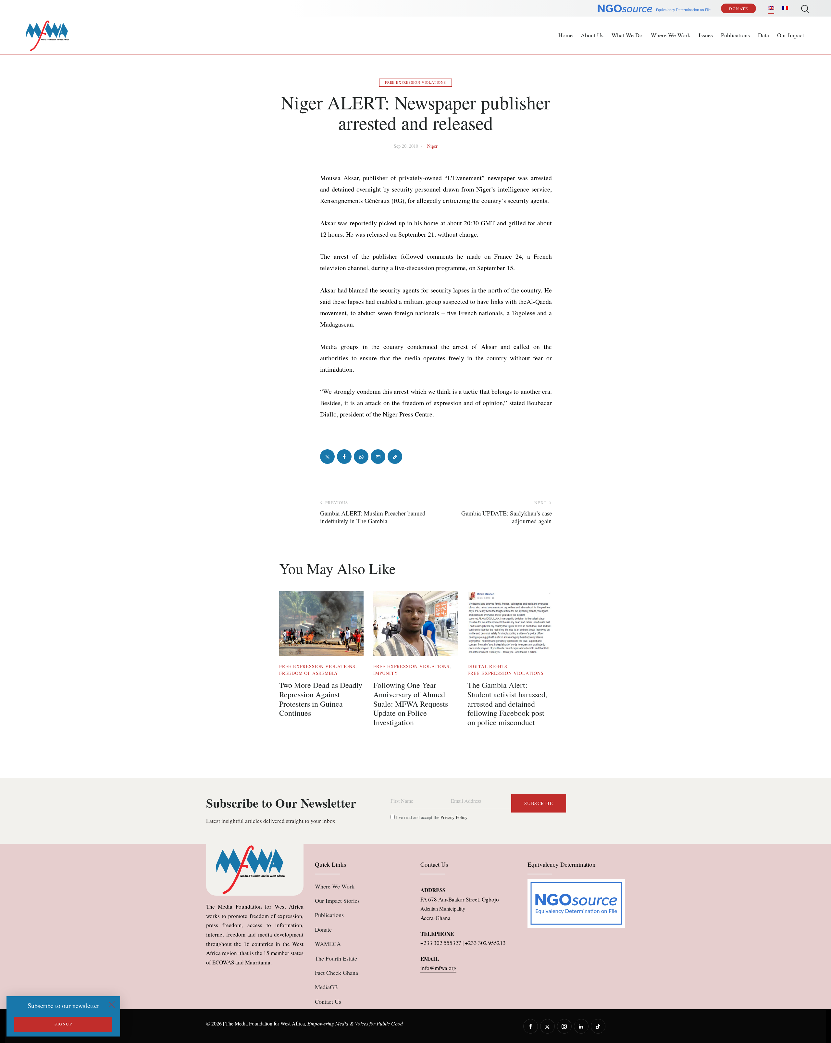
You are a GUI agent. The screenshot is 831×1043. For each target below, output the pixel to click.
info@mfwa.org (438, 968)
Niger (432, 146)
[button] (395, 456)
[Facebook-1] (344, 456)
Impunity (385, 673)
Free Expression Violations (415, 82)
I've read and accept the (431, 817)
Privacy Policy (453, 817)
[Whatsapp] (361, 456)
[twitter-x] (547, 1026)
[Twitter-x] (327, 456)
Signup (63, 1023)
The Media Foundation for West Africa (265, 1023)
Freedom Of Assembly (308, 673)
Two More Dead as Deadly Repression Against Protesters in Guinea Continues (320, 699)
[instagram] (564, 1026)
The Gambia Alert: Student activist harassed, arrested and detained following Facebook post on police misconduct (507, 703)
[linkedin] (581, 1026)
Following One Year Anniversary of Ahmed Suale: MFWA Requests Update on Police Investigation (410, 703)
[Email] (378, 456)
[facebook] (530, 1026)
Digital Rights (487, 666)
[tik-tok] (598, 1026)
